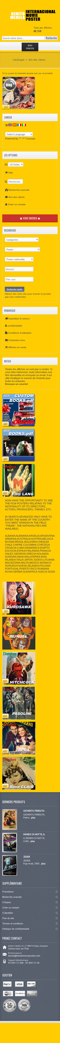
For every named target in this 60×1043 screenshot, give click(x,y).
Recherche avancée (19, 190)
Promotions (8, 891)
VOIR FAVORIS (30, 218)
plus (33, 817)
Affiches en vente (17, 347)
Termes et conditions (12, 923)
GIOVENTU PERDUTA (33, 810)
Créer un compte (17, 204)
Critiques (6, 902)
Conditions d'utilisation (20, 333)
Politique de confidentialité (15, 928)
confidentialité (15, 325)
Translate (30, 138)
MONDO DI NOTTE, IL (34, 834)
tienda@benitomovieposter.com (24, 955)
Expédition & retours (19, 318)
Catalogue (18, 59)
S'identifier (7, 912)
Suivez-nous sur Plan (18, 948)
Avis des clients (37, 59)
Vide (10, 172)
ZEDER (26, 856)
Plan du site (8, 918)
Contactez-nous (16, 340)
